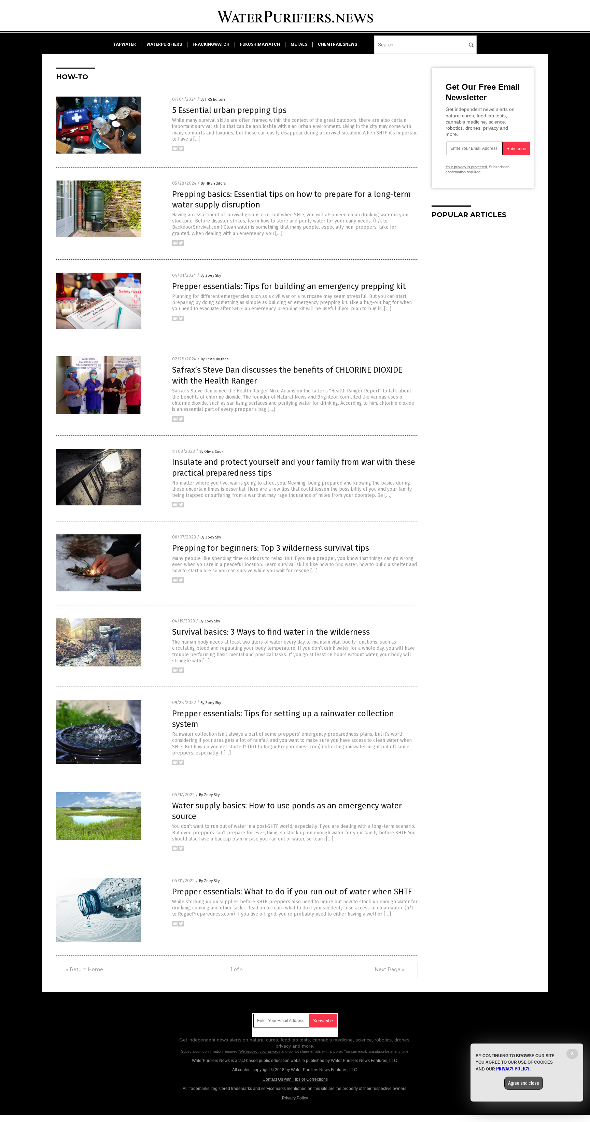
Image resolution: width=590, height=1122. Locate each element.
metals (299, 44)
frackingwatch (211, 44)
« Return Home (84, 969)
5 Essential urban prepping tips (229, 110)
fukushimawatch (260, 44)
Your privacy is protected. (467, 167)
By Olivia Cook (211, 451)
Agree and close (523, 1083)
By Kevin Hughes (214, 359)
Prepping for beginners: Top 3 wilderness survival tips (270, 548)
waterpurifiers (164, 44)
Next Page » (389, 969)
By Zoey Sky (210, 275)
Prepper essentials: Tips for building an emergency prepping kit (289, 286)
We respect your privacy (259, 1051)
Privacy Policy (295, 1098)
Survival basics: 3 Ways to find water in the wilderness (271, 632)
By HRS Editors (212, 99)
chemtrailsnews (337, 44)
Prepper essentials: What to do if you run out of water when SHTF (292, 891)
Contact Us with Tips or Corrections (295, 1079)
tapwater (124, 44)
